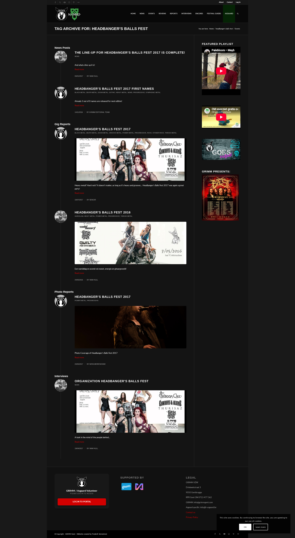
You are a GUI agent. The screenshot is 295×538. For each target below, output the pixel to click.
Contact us (190, 513)
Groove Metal (115, 133)
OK (245, 527)
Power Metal (128, 133)
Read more (79, 70)
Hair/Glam (79, 216)
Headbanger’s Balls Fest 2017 (103, 129)
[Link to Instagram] (69, 2)
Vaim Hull (93, 76)
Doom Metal (103, 92)
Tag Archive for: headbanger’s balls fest (101, 28)
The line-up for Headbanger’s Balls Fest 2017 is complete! (130, 52)
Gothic (112, 92)
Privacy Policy (192, 517)
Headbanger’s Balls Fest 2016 (103, 212)
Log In (238, 2)
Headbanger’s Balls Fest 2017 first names (114, 88)
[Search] (237, 14)
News (77, 56)
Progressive (139, 92)
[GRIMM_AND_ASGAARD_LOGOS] (68, 14)
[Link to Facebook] (55, 2)
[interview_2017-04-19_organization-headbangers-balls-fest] (130, 159)
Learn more (261, 527)
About (221, 2)
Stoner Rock (158, 133)
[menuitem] (221, 2)
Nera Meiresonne (97, 364)
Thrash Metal (171, 133)
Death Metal (91, 92)
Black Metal (80, 92)
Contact (230, 2)
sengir (92, 200)
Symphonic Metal (153, 92)
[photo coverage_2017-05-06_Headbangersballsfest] (130, 327)
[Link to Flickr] (78, 2)
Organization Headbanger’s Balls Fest (112, 381)
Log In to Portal (82, 502)
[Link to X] (60, 2)
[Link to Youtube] (64, 2)
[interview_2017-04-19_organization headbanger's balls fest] (130, 411)
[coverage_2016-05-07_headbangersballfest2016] (130, 243)
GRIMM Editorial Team (99, 112)
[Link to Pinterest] (74, 2)
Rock (149, 133)
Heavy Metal (121, 92)
